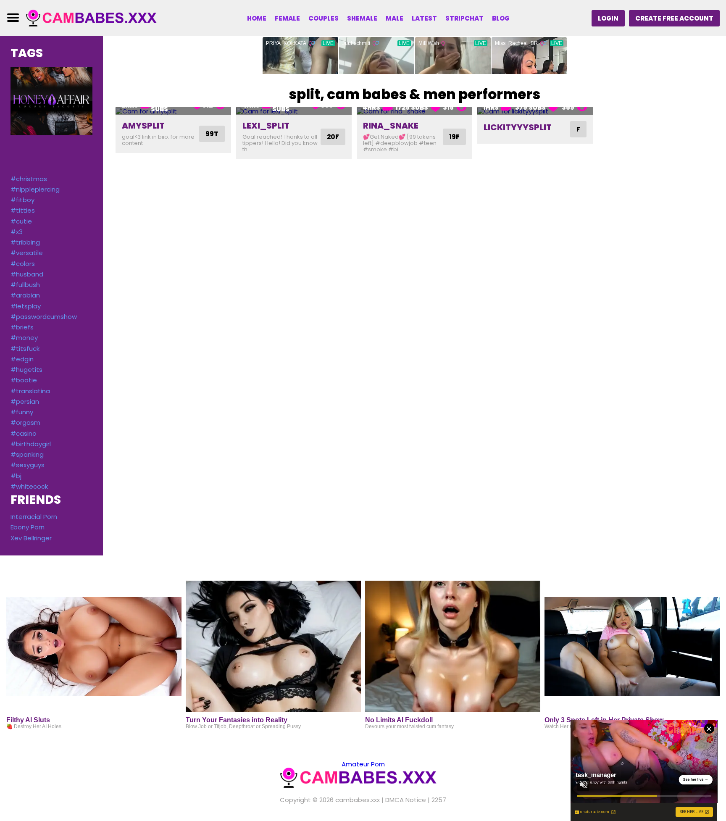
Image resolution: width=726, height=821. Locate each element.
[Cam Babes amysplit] (173, 111)
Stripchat (464, 18)
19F (454, 136)
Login (608, 18)
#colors (23, 263)
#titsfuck (25, 348)
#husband (27, 274)
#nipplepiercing (35, 189)
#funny (22, 412)
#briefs (22, 327)
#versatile (27, 252)
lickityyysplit (518, 127)
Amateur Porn (363, 764)
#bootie (24, 380)
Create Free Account (674, 18)
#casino (24, 433)
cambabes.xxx (357, 799)
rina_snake (390, 126)
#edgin (22, 359)
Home (256, 18)
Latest (424, 18)
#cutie (21, 221)
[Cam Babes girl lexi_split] (294, 111)
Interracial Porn (34, 516)
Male (394, 18)
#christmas (29, 178)
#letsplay (26, 306)
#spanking (27, 454)
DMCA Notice (405, 799)
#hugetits (26, 369)
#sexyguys (28, 464)
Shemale (362, 18)
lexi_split (265, 126)
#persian (25, 401)
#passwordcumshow (44, 316)
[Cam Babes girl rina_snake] (414, 111)
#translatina (30, 391)
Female (287, 18)
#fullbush (25, 284)
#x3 (17, 231)
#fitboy (22, 199)
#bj (16, 475)
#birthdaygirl (31, 443)
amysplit (143, 126)
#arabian (25, 295)
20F (333, 136)
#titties (23, 210)
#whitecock (29, 486)
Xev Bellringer (31, 538)
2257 (438, 799)
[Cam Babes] (95, 17)
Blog (501, 18)
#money (24, 337)
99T (211, 133)
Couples (323, 18)
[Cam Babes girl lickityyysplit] (535, 111)
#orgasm (25, 422)
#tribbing (25, 242)
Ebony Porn (28, 527)
